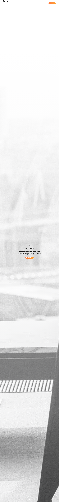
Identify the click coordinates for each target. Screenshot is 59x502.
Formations (16, 3)
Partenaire (20, 3)
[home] (5, 1)
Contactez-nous (52, 3)
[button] (5, 3)
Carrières (24, 3)
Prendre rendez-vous (29, 257)
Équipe (9, 3)
